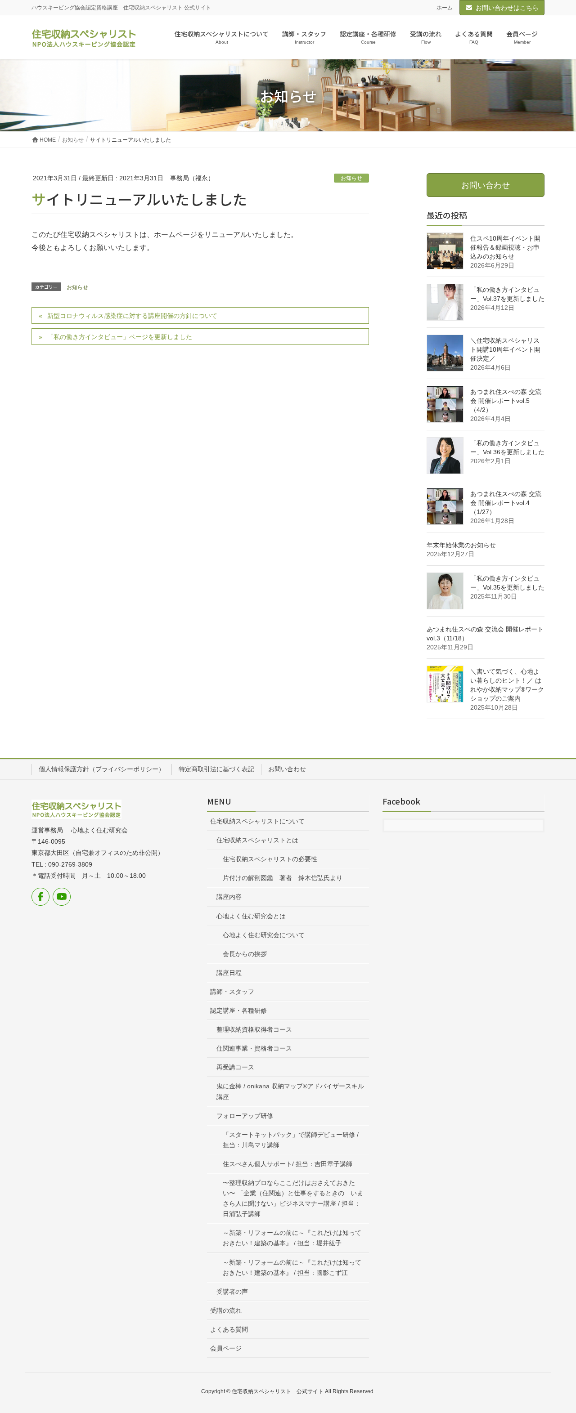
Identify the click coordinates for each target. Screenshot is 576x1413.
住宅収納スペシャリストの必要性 (270, 859)
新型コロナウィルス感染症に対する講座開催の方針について (132, 315)
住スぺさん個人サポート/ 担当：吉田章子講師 (287, 1163)
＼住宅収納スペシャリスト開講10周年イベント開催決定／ (505, 349)
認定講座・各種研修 (238, 1010)
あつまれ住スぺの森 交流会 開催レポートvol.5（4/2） (505, 400)
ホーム (444, 7)
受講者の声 (232, 1291)
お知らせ (351, 178)
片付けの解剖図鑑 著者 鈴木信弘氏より (282, 877)
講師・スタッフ (232, 991)
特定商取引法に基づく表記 (216, 769)
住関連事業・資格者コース (254, 1048)
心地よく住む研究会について (264, 935)
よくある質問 (229, 1329)
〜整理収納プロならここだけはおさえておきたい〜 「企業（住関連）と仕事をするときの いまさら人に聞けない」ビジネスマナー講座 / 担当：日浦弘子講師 (293, 1198)
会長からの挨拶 (245, 953)
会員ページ (226, 1348)
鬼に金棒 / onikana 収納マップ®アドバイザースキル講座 (290, 1091)
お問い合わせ (287, 769)
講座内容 (229, 896)
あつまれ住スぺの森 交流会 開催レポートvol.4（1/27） (505, 502)
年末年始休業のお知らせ (461, 545)
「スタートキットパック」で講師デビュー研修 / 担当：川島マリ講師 (291, 1140)
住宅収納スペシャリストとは (257, 840)
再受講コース (235, 1067)
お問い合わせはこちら (507, 7)
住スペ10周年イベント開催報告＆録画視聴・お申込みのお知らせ (505, 247)
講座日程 (229, 972)
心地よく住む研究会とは (251, 916)
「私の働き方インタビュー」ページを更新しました (119, 336)
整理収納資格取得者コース (254, 1029)
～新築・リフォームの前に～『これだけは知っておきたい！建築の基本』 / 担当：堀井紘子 (292, 1238)
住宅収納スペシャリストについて (257, 821)
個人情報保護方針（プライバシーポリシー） (102, 769)
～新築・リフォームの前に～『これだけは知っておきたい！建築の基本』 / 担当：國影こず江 (292, 1267)
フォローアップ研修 (244, 1115)
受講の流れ (226, 1310)
